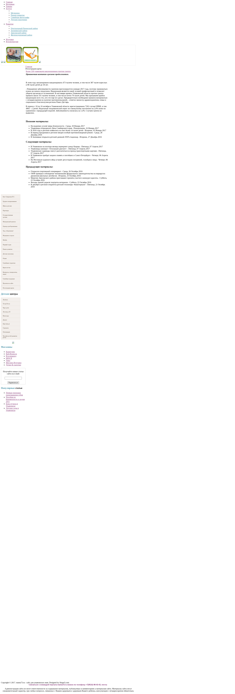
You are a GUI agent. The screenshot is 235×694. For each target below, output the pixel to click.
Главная (9, 2)
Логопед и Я (6, 312)
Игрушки (10, 39)
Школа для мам (7, 206)
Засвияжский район (19, 31)
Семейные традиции (9, 279)
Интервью (10, 4)
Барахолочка (6, 267)
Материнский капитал (9, 221)
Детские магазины (8, 254)
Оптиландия (6, 332)
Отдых (5, 258)
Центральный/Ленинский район (24, 28)
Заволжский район (18, 33)
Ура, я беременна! (8, 231)
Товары (9, 6)
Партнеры (6, 210)
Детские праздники (19, 20)
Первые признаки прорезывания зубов (14, 394)
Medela (5, 240)
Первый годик (7, 244)
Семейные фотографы (20, 17)
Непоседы (6, 316)
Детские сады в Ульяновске (12, 409)
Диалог (5, 320)
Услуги (9, 9)
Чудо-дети (6, 307)
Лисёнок (5, 299)
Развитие (9, 24)
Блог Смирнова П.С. (9, 196)
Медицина (15, 13)
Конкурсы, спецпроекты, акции (10, 273)
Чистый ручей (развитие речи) (10, 336)
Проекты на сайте (8, 283)
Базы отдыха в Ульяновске (12, 405)
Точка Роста (6, 303)
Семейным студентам (9, 263)
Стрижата (6, 328)
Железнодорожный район (21, 35)
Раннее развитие (18, 15)
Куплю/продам (12, 42)
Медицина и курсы (8, 235)
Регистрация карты (8, 288)
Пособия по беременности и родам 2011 (15, 399)
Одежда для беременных (10, 226)
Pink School (6, 324)
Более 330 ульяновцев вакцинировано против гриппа (48, 71)
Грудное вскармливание (10, 201)
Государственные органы (8, 216)
